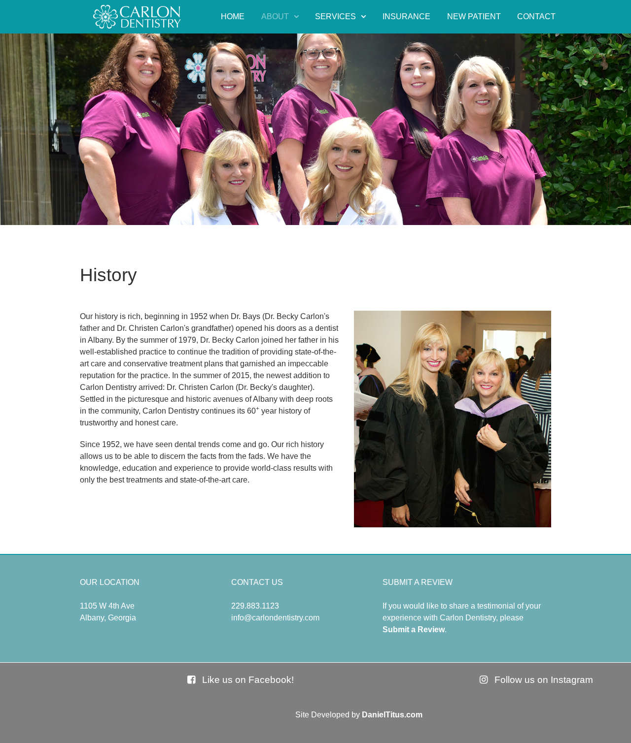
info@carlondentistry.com (275, 618)
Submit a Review (414, 629)
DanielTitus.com (392, 715)
